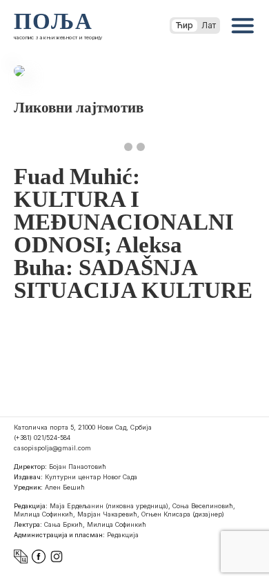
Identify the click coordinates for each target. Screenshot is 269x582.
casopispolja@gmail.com (52, 448)
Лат (208, 25)
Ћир (184, 25)
